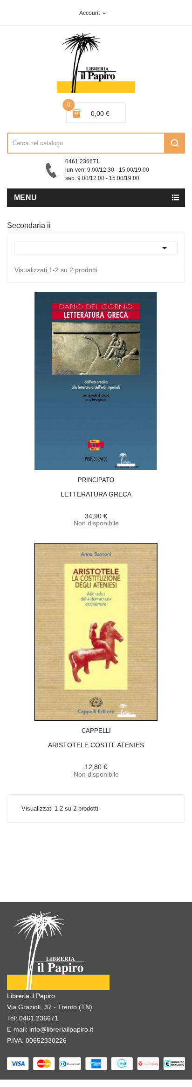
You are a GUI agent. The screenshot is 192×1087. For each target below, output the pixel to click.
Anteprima (75, 474)
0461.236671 (38, 1018)
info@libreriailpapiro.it (61, 1029)
